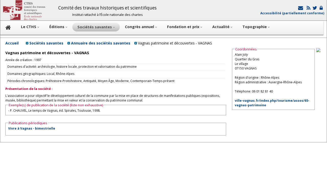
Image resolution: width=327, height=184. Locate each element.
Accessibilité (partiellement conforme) (292, 13)
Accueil (12, 43)
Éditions (57, 26)
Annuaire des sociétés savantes (100, 43)
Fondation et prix (183, 26)
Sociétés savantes (46, 43)
